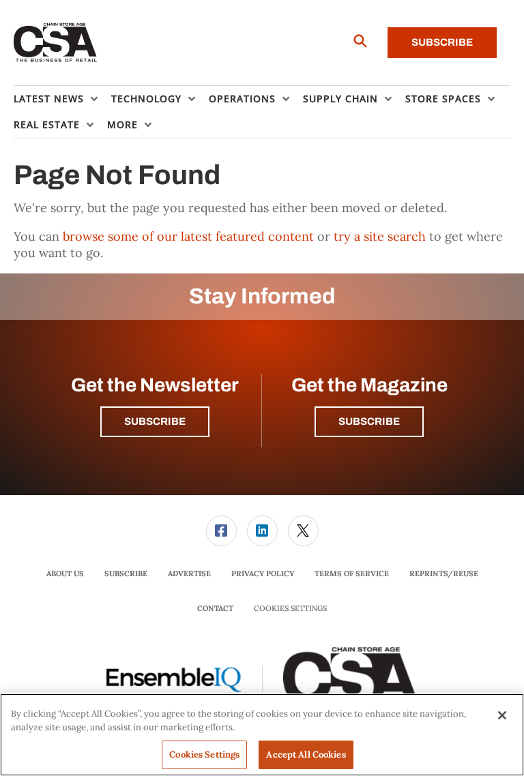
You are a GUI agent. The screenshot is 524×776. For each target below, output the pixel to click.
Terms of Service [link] (352, 573)
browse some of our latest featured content (188, 236)
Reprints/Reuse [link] (443, 573)
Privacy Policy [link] (262, 573)
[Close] (502, 715)
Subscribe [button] (155, 421)
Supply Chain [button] (340, 98)
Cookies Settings (290, 608)
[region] (262, 734)
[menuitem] (62, 99)
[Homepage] (56, 43)
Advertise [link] (189, 573)
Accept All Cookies (305, 754)
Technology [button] (146, 98)
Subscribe (442, 42)
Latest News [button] (49, 98)
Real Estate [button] (47, 124)
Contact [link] (215, 608)
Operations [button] (242, 98)
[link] (221, 531)
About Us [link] (65, 573)
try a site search (380, 236)
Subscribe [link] (125, 573)
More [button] (122, 124)
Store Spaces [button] (443, 98)
